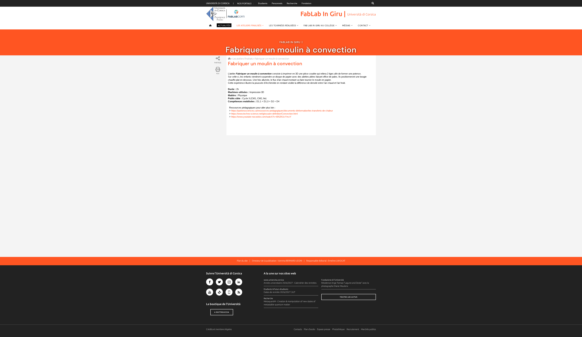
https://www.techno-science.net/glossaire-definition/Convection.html (264, 114)
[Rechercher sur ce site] (373, 3)
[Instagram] (229, 281)
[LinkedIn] (238, 281)
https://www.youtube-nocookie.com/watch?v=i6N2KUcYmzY (261, 117)
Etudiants (262, 3)
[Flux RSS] (238, 292)
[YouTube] (209, 292)
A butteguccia (221, 312)
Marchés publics (368, 329)
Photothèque (338, 329)
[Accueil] (211, 25)
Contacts (298, 329)
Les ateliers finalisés (249, 25)
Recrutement (353, 329)
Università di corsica (217, 3)
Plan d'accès (309, 329)
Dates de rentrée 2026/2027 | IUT (279, 292)
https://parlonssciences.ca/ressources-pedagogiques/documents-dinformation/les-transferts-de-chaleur (282, 111)
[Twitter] (219, 281)
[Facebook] (209, 281)
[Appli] (229, 292)
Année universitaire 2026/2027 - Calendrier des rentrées (290, 283)
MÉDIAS (346, 25)
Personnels (277, 3)
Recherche (292, 3)
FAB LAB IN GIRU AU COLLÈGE (319, 25)
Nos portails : (245, 3)
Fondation (306, 3)
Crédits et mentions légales (219, 329)
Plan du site (242, 260)
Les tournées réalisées (282, 25)
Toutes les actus (348, 297)
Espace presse (323, 329)
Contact (363, 25)
